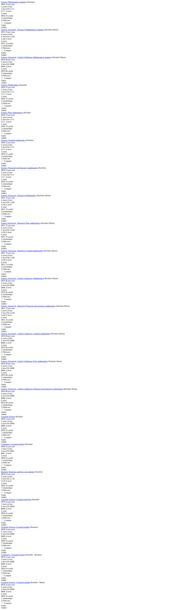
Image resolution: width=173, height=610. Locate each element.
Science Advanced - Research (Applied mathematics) (22, 251)
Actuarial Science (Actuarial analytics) (16, 499)
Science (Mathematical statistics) (14, 2)
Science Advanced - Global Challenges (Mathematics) (22, 278)
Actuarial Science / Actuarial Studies (15, 582)
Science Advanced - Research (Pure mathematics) (21, 223)
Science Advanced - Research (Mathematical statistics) (22, 30)
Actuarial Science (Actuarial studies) (15, 527)
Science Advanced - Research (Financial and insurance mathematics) (28, 306)
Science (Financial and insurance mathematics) (19, 168)
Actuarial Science (8, 417)
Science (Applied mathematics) (13, 140)
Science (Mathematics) (10, 85)
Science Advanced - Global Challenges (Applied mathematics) (26, 334)
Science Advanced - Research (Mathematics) (19, 195)
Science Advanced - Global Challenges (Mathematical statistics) (26, 57)
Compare (7, 23)
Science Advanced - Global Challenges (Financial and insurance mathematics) (32, 389)
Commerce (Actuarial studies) (13, 444)
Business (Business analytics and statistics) (18, 472)
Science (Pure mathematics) (12, 113)
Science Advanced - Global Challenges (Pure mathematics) (24, 361)
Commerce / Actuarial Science (13, 555)
